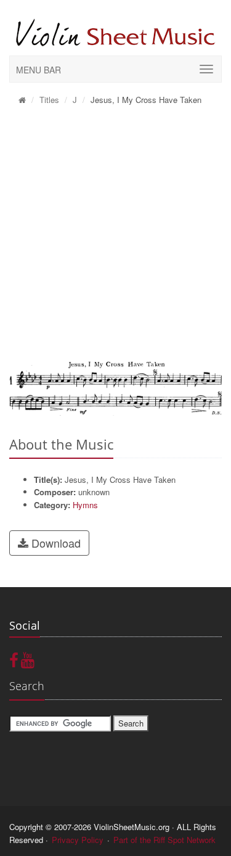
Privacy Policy (77, 840)
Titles (49, 99)
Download (54, 543)
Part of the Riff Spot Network (164, 840)
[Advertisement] (115, 233)
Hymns (85, 505)
